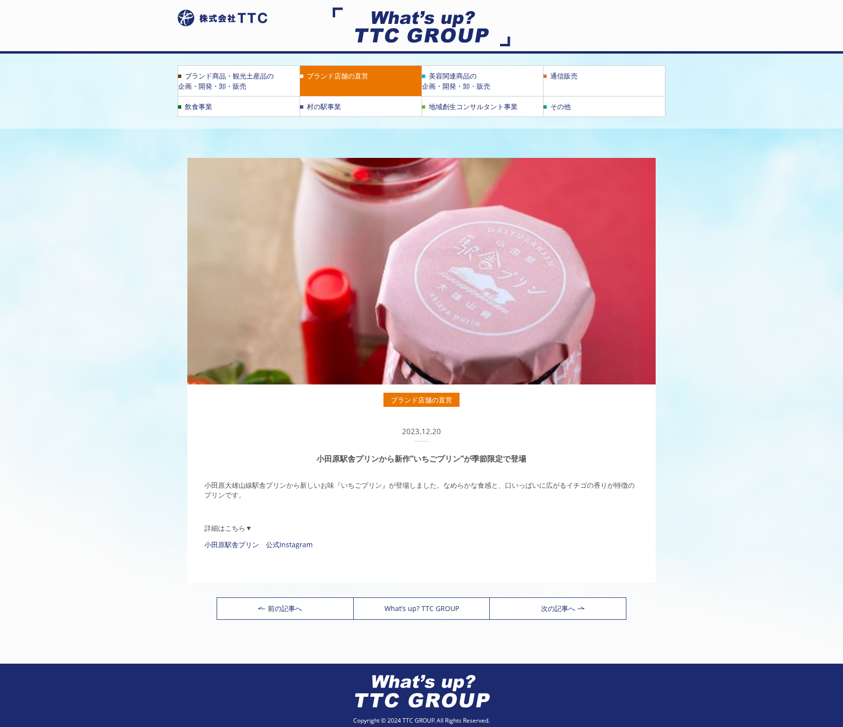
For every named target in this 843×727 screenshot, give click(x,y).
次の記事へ (558, 608)
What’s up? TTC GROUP (421, 608)
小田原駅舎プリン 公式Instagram (258, 544)
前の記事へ (285, 608)
